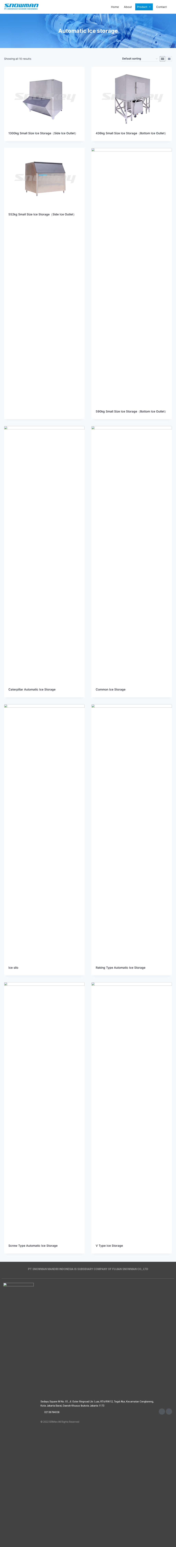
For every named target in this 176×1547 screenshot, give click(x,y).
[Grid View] (162, 58)
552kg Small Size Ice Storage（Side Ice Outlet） (42, 214)
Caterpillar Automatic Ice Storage (32, 689)
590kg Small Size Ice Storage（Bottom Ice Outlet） (131, 411)
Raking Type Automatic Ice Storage (120, 967)
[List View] (169, 58)
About (128, 7)
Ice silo (13, 967)
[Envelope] (162, 1411)
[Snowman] (21, 7)
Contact (161, 7)
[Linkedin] (169, 1411)
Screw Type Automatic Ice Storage (33, 1245)
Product (142, 7)
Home (115, 7)
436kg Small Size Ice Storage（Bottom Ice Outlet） (131, 133)
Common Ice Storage (110, 689)
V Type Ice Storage (109, 1245)
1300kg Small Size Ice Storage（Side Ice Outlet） (43, 133)
